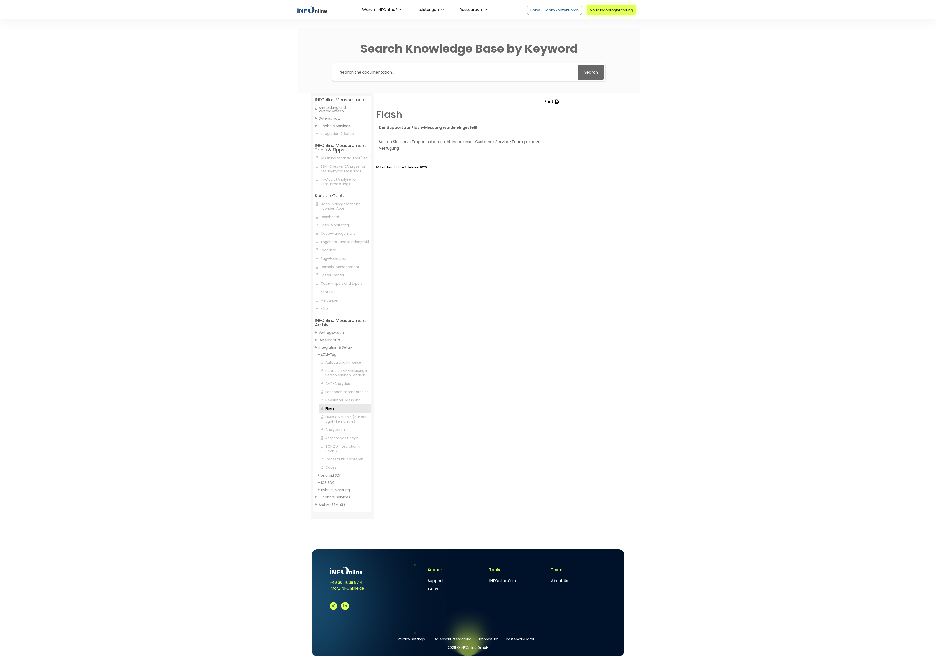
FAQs (433, 589)
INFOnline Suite (503, 581)
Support (435, 581)
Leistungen (428, 9)
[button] (342, 100)
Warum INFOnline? (380, 9)
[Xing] (333, 606)
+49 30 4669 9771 (346, 582)
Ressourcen (470, 9)
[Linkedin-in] (345, 606)
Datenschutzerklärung (452, 639)
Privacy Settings (411, 639)
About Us (559, 581)
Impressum (488, 639)
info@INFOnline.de (347, 588)
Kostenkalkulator (520, 639)
